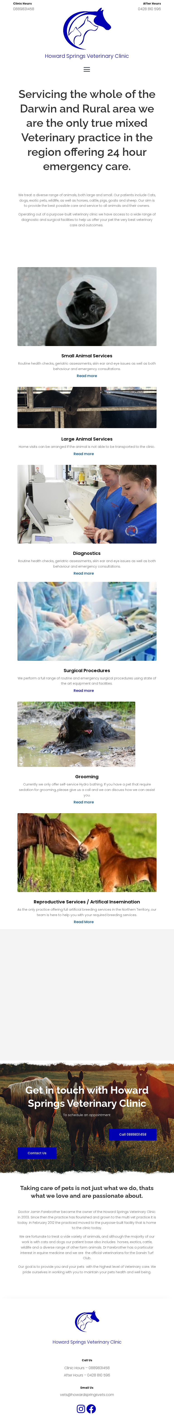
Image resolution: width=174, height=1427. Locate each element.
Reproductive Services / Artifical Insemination (87, 902)
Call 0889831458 (132, 1134)
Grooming (87, 777)
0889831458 (23, 9)
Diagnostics (87, 553)
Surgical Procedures (87, 671)
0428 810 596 (149, 9)
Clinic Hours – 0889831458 (87, 1368)
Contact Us (37, 1153)
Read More (84, 922)
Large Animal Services (87, 439)
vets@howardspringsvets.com (87, 1394)
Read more (87, 375)
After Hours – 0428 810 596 (87, 1375)
